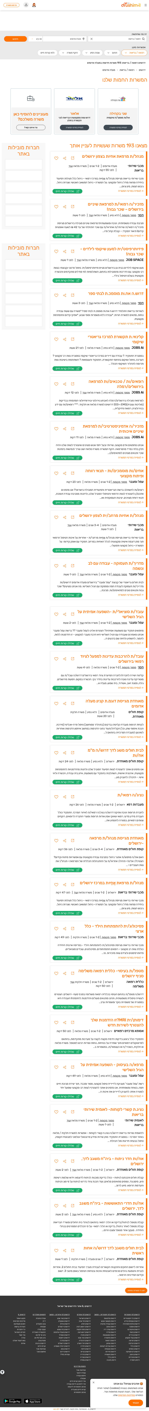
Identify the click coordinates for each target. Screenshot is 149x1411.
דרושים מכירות (134, 1357)
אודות (23, 1343)
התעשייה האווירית (39, 1332)
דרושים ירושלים (64, 1327)
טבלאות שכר (41, 1349)
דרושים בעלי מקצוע (132, 1338)
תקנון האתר (20, 1318)
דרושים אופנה (134, 1327)
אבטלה (83, 1378)
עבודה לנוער (81, 1373)
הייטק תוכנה (111, 1360)
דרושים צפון (65, 1349)
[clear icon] (91, 39)
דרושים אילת (65, 1324)
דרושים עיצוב (111, 1327)
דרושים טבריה (85, 1357)
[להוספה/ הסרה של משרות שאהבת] (56, 158)
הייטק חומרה (135, 1360)
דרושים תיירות (110, 1352)
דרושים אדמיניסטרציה (131, 1324)
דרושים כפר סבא (84, 1338)
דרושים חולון (86, 1324)
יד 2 (44, 1321)
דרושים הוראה (134, 1341)
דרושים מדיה (111, 1332)
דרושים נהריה (85, 1354)
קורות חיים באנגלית (78, 1389)
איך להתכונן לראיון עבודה (76, 1384)
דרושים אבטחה (110, 1349)
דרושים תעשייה (110, 1354)
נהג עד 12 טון (41, 1335)
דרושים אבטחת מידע (132, 1321)
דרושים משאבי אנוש (108, 1321)
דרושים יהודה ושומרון (62, 1346)
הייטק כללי (112, 1357)
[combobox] (117, 39)
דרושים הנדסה (134, 1343)
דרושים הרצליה (85, 1341)
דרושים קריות (86, 1352)
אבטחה (43, 1327)
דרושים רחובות (64, 1338)
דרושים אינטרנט (133, 1329)
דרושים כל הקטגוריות (132, 1318)
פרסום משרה (11, 5)
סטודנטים (42, 1341)
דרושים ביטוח (135, 1332)
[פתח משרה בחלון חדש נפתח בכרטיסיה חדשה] (73, 158)
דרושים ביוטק (135, 1354)
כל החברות (21, 1329)
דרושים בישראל (85, 1318)
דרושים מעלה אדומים (62, 1332)
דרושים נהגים (41, 1343)
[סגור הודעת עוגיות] (93, 1383)
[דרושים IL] (131, 5)
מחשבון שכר (41, 1352)
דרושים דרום (65, 1352)
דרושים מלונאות (110, 1318)
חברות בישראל (19, 1332)
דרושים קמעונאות (109, 1335)
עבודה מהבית (41, 1318)
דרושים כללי (135, 1346)
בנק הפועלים (41, 1324)
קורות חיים (42, 1346)
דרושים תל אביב (85, 1321)
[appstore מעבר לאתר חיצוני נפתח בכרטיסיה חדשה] (33, 1401)
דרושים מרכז (65, 1341)
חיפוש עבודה (81, 1376)
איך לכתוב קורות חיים (78, 1381)
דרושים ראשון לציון (84, 1327)
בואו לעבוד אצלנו (19, 1341)
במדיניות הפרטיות (126, 1395)
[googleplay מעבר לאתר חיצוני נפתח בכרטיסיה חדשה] (13, 1401)
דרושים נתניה (86, 1335)
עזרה (23, 1338)
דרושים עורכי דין (110, 1329)
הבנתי (136, 1402)
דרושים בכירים (134, 1335)
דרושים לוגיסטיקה (133, 1352)
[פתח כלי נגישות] (2, 1372)
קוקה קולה (42, 1329)
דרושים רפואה (110, 1341)
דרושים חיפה (86, 1349)
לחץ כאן (56, 1409)
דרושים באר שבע (63, 1318)
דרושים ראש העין (84, 1332)
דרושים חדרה (85, 1346)
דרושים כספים (134, 1349)
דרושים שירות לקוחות (108, 1346)
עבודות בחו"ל (65, 1354)
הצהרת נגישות (19, 1327)
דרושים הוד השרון (84, 1343)
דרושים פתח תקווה (84, 1329)
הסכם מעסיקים (19, 1324)
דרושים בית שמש (63, 1329)
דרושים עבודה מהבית (108, 1324)
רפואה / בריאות (127, 70)
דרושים (142, 70)
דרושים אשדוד (64, 1335)
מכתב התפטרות (80, 1392)
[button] (36, 39)
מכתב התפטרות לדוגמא (77, 1387)
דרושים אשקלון (64, 1321)
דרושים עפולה (85, 1360)
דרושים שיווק (111, 1343)
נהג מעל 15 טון (40, 1338)
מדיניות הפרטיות (19, 1321)
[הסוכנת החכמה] (34, 5)
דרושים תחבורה (110, 1338)
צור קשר (22, 1335)
